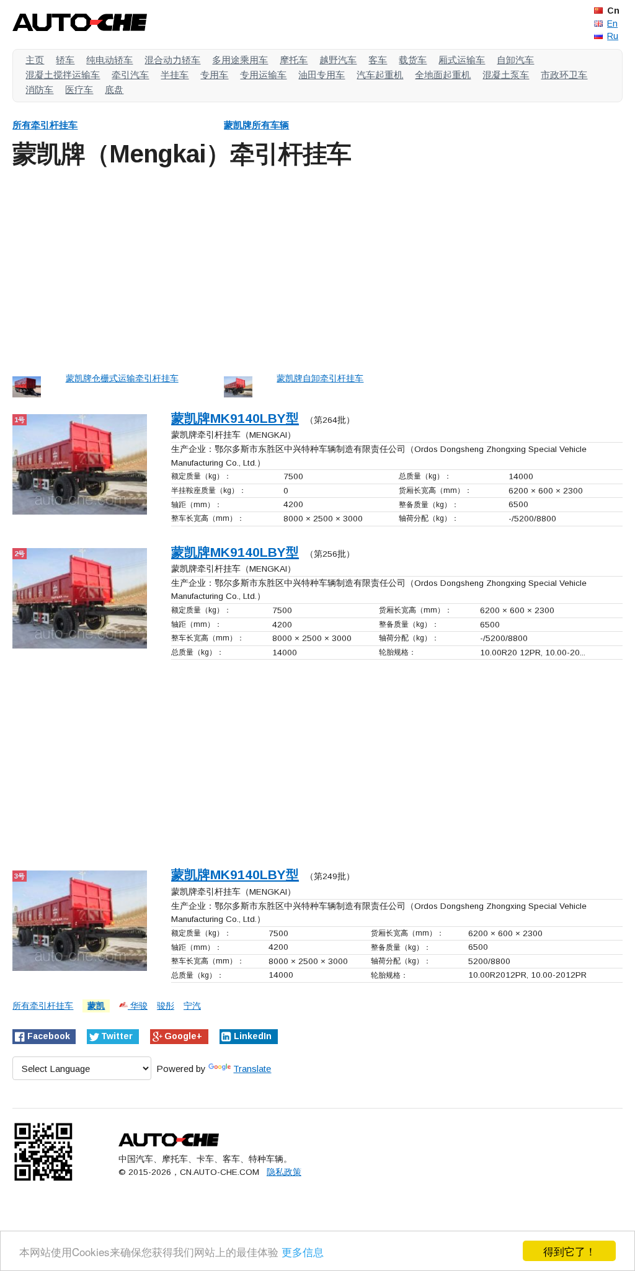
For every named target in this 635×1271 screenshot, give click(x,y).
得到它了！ (569, 1251)
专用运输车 (263, 74)
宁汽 (192, 1006)
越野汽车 (338, 60)
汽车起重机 (380, 74)
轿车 (65, 60)
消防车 (39, 89)
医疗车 (79, 89)
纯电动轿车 (109, 60)
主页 (34, 60)
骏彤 (165, 1006)
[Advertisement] (317, 268)
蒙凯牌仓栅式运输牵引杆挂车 (122, 378)
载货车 (413, 60)
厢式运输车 (461, 60)
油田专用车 (321, 74)
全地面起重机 (443, 74)
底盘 (114, 89)
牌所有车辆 (256, 125)
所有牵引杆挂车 (45, 125)
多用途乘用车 (240, 60)
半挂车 (175, 74)
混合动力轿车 (172, 60)
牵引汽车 (130, 74)
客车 (377, 60)
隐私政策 (284, 1172)
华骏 (138, 1006)
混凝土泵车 (505, 74)
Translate (252, 1068)
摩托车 (294, 60)
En (612, 24)
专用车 (214, 74)
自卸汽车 (515, 60)
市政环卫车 (564, 74)
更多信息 (303, 1251)
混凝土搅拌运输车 (62, 74)
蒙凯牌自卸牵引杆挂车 (320, 378)
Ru (612, 36)
